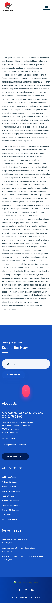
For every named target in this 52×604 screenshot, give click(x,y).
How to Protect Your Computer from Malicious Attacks (23, 557)
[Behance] (32, 590)
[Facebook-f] (19, 590)
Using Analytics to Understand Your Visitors (19, 548)
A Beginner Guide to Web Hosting (15, 539)
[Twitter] (26, 590)
